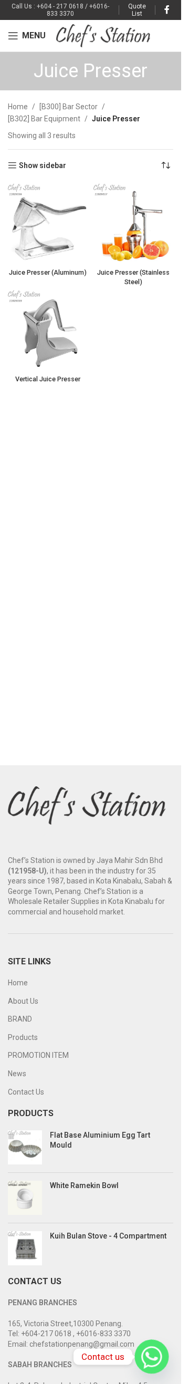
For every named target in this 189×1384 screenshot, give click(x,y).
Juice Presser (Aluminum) (48, 272)
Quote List (137, 10)
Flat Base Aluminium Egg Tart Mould (100, 1140)
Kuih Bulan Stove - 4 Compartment (108, 1236)
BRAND (20, 1019)
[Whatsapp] (152, 1357)
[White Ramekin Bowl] (25, 1198)
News (17, 1073)
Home (18, 106)
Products (23, 1037)
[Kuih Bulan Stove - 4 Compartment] (25, 1248)
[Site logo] (103, 35)
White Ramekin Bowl (84, 1185)
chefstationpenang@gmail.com (81, 1344)
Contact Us (26, 1092)
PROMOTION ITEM (38, 1055)
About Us (23, 1001)
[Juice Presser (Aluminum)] (48, 224)
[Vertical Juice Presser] (48, 330)
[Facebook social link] (167, 10)
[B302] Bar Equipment (44, 119)
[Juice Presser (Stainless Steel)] (133, 224)
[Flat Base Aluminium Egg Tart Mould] (25, 1147)
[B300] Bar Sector (68, 106)
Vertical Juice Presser (47, 379)
